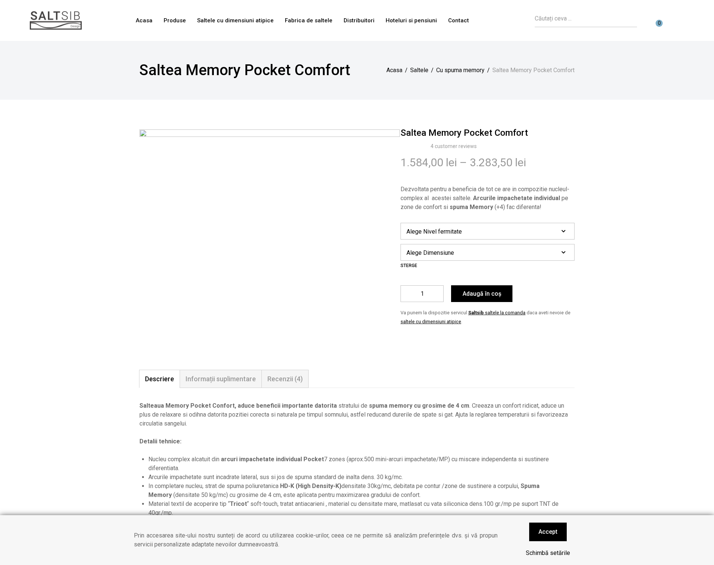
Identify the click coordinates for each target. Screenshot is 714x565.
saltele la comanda (496, 312)
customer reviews (454, 146)
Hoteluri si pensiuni (411, 20)
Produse (175, 20)
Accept (547, 531)
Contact (458, 20)
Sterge (409, 265)
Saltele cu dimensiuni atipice (235, 20)
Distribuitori (359, 20)
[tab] (159, 379)
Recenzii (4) (285, 379)
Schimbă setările (548, 552)
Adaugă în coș (482, 293)
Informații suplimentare (221, 379)
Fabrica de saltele (308, 20)
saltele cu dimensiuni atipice (431, 321)
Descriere (159, 379)
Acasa (144, 20)
